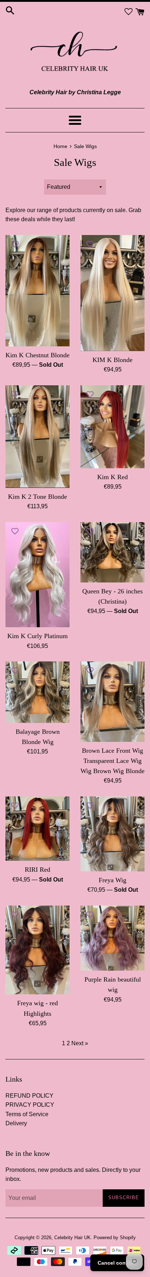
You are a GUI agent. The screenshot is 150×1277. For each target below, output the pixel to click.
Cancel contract (117, 1263)
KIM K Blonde (112, 359)
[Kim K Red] (112, 426)
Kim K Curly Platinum (37, 636)
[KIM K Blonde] (112, 293)
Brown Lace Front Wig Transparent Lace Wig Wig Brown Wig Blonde (112, 761)
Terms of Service (26, 1114)
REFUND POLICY (29, 1096)
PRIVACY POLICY (29, 1105)
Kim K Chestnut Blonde (37, 355)
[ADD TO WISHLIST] (15, 244)
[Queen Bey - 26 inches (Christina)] (112, 552)
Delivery (16, 1123)
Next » (79, 1043)
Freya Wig (112, 880)
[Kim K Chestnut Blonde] (37, 290)
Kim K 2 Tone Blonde (37, 496)
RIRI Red (37, 869)
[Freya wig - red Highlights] (37, 950)
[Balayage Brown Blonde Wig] (37, 692)
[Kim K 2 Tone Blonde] (37, 436)
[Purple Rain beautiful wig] (112, 938)
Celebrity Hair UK (72, 1237)
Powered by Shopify (115, 1237)
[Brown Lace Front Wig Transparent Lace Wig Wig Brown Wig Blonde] (112, 701)
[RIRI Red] (37, 828)
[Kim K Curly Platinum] (37, 574)
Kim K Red (112, 477)
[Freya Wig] (112, 833)
